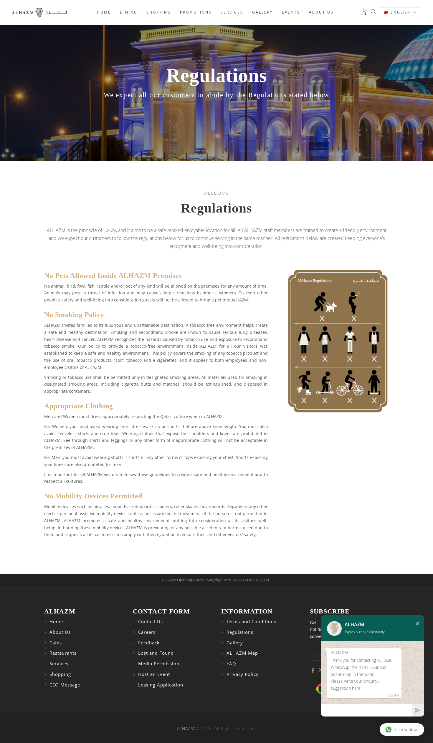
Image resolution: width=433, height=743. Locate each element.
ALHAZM (185, 728)
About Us (60, 632)
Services (232, 12)
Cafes (55, 643)
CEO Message (64, 685)
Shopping (158, 12)
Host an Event (154, 674)
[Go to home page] (39, 12)
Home (104, 12)
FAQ (231, 663)
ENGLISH (402, 12)
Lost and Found (156, 653)
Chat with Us (406, 729)
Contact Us (150, 621)
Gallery (262, 12)
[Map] (365, 12)
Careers (147, 632)
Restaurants (63, 653)
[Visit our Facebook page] (313, 670)
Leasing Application (160, 685)
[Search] (373, 12)
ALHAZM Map (242, 653)
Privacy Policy (243, 674)
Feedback (149, 643)
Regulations (240, 632)
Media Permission (158, 663)
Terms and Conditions (251, 621)
